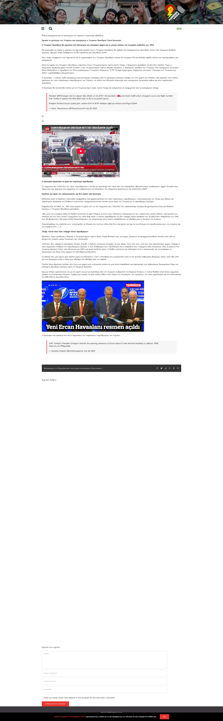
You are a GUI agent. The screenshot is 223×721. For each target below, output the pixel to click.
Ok (164, 717)
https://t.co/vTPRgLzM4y (59, 346)
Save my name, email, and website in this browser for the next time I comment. (79, 697)
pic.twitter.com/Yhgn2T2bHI (124, 103)
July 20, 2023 (91, 108)
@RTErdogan (63, 96)
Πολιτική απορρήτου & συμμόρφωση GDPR (69, 717)
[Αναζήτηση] (51, 28)
